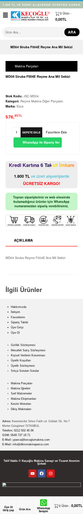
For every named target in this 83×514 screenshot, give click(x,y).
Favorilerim (18, 317)
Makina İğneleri (20, 388)
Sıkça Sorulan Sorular (25, 370)
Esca (20, 106)
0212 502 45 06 (24, 430)
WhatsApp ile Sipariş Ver (41, 142)
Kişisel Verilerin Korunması (28, 355)
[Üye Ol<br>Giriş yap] (8, 503)
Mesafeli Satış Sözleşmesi (28, 350)
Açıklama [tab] (23, 240)
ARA (72, 32)
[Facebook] (42, 473)
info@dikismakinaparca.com (31, 444)
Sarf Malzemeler (21, 393)
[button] (5, 15)
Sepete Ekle (31, 132)
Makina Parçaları (22, 383)
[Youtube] (33, 473)
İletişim (15, 312)
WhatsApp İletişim (43, 509)
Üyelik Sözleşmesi (23, 365)
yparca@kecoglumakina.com (31, 439)
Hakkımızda (18, 307)
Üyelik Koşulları (21, 360)
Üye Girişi (17, 327)
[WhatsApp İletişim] (43, 503)
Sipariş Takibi (19, 322)
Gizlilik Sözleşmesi (23, 345)
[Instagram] (51, 473)
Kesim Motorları (21, 403)
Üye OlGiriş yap (8, 508)
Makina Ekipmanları (23, 398)
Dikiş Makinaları (21, 409)
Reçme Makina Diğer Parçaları (41, 101)
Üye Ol (15, 332)
